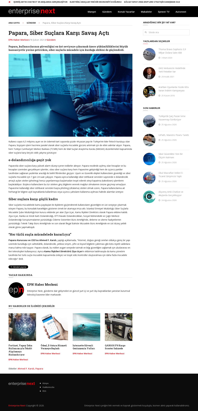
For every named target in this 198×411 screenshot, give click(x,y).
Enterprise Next (17, 405)
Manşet (92, 11)
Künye (46, 383)
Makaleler (146, 11)
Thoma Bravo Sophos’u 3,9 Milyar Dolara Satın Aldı (172, 51)
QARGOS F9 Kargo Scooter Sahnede (115, 347)
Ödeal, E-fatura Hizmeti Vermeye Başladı (54, 347)
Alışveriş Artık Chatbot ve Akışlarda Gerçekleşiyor (32, 1)
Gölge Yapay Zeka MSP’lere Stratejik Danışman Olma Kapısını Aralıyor (155, 1)
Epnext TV (163, 11)
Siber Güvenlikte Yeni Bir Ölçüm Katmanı (171, 155)
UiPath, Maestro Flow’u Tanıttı (174, 135)
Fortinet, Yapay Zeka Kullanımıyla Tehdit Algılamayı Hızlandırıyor (20, 350)
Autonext (181, 11)
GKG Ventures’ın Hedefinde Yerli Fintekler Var (172, 70)
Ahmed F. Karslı (26, 368)
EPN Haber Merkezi (19, 39)
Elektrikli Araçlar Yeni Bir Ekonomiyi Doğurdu (88, 1)
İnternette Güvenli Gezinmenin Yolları (84, 347)
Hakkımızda (48, 387)
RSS (44, 391)
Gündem (107, 11)
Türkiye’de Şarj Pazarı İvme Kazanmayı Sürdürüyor (172, 118)
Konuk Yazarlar (126, 11)
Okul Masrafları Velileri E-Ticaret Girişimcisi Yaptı (171, 174)
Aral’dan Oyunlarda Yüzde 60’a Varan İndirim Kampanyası (174, 89)
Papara (39, 368)
